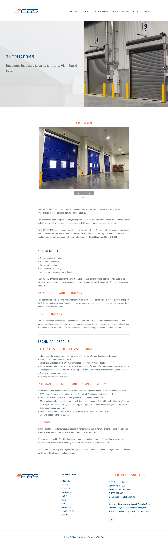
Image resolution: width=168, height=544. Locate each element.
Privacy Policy (67, 511)
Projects (90, 11)
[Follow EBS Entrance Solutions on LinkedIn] (111, 519)
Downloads (104, 11)
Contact (135, 11)
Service (146, 11)
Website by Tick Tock (96, 537)
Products (75, 11)
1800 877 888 (117, 493)
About (116, 11)
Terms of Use (67, 507)
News (125, 11)
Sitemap (64, 515)
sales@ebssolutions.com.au (123, 497)
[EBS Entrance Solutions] (26, 11)
